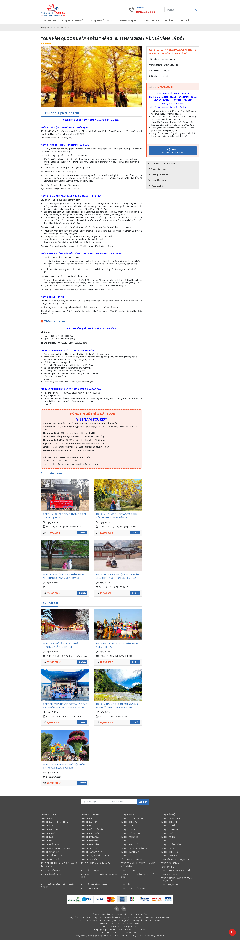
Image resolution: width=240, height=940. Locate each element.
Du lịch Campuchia (170, 818)
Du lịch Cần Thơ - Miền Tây (55, 822)
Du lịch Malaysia (90, 837)
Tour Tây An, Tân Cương (94, 884)
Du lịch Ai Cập (128, 814)
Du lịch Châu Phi (169, 822)
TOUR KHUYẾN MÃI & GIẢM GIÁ (175, 870)
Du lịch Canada (89, 822)
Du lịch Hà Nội (48, 833)
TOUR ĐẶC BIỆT (168, 867)
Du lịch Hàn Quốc (61, 27)
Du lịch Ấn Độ (168, 814)
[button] (196, 9)
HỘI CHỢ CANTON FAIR (131, 859)
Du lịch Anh (47, 818)
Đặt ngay (173, 151)
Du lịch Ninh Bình (90, 844)
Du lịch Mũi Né (168, 837)
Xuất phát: (154, 76)
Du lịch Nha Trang (170, 840)
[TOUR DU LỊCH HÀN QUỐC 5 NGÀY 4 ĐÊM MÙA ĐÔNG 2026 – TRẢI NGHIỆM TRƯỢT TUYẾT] (118, 555)
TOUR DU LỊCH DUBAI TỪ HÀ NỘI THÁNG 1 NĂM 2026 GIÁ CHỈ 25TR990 (65, 766)
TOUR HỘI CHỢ (128, 870)
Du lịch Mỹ (46, 840)
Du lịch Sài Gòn (89, 848)
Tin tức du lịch (150, 20)
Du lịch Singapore (50, 852)
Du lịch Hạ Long (169, 829)
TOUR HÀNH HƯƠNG (90, 870)
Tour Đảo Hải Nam (50, 870)
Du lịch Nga (127, 840)
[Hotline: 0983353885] (232, 932)
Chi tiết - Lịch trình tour (163, 163)
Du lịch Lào (47, 837)
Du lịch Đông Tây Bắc (92, 829)
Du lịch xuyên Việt (50, 859)
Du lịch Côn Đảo (49, 825)
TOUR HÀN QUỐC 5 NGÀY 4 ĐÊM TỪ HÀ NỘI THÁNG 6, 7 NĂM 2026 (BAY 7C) (64, 576)
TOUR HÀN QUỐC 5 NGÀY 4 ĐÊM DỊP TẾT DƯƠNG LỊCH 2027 (64, 516)
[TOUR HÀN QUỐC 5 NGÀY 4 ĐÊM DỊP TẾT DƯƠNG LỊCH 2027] (65, 495)
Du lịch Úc (126, 855)
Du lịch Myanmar (90, 840)
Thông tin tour (158, 169)
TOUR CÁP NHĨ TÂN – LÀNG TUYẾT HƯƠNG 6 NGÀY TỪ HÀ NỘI (61, 645)
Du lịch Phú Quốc (130, 844)
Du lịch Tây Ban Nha (91, 852)
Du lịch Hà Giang (129, 829)
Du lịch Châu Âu (129, 822)
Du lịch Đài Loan (49, 829)
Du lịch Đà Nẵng (169, 825)
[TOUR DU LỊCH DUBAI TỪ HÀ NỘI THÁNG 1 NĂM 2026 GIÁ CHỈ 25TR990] (65, 745)
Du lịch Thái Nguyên (51, 855)
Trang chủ (50, 20)
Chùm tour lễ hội (90, 814)
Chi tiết (82, 532)
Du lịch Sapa (167, 848)
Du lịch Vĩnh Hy (169, 855)
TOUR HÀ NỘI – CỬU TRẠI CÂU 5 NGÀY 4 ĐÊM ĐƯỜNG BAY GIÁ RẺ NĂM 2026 (117, 706)
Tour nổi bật (157, 186)
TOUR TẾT (125, 884)
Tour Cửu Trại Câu (170, 863)
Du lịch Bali (87, 818)
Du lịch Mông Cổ (130, 837)
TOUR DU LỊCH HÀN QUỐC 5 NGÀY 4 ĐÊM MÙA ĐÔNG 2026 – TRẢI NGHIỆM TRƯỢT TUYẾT (117, 576)
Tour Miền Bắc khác (51, 874)
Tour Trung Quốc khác (133, 888)
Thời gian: (154, 59)
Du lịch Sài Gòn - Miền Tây (134, 848)
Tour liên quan (158, 180)
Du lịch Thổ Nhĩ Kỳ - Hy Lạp (95, 855)
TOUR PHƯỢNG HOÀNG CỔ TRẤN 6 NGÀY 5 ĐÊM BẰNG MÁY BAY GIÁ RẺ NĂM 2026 (65, 706)
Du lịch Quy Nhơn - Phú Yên (55, 848)
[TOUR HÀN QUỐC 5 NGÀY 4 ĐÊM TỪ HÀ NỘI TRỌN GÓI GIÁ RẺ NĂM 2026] (118, 495)
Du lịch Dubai (88, 825)
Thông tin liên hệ (159, 174)
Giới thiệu (184, 20)
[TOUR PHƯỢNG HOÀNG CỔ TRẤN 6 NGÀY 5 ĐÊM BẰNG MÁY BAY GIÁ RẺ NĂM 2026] (65, 685)
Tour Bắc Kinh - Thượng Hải (175, 859)
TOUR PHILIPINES (169, 874)
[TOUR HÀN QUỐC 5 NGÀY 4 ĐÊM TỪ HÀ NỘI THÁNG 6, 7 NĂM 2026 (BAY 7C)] (65, 555)
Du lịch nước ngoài (101, 20)
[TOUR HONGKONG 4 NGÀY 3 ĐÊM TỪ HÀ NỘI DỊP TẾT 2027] (118, 624)
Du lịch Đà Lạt (128, 825)
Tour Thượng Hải (170, 884)
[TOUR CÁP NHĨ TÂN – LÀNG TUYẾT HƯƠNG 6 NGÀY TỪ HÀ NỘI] (65, 624)
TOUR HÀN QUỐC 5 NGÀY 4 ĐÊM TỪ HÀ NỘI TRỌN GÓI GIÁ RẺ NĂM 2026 (116, 516)
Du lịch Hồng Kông (131, 833)
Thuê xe (169, 20)
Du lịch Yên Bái (89, 859)
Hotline (140, 7)
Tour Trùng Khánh (91, 888)
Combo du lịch (127, 20)
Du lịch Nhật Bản (50, 844)
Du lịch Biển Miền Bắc (132, 818)
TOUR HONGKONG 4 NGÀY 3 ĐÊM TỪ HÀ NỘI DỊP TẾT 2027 (117, 645)
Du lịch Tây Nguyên (131, 852)
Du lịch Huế (167, 833)
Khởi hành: (154, 70)
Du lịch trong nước (73, 20)
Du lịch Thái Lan (169, 852)
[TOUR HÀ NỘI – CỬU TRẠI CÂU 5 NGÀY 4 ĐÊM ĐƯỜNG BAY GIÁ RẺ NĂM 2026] (118, 685)
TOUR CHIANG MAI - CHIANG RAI (96, 863)
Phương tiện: (155, 65)
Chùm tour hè (48, 814)
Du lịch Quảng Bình (171, 844)
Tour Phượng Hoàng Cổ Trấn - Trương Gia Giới (177, 879)
